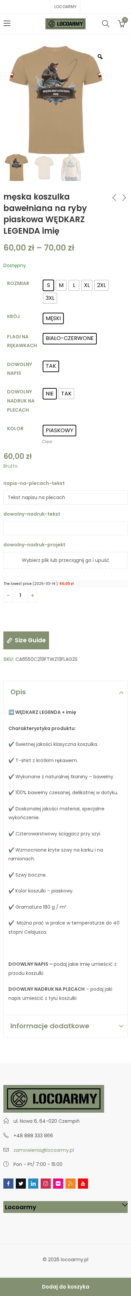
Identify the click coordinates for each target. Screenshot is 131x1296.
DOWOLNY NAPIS (19, 369)
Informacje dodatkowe (49, 1026)
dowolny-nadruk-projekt (34, 544)
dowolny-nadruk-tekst (32, 514)
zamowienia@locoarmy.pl (43, 1150)
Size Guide (30, 640)
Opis (18, 692)
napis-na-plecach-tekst (34, 483)
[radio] (48, 285)
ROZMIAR (18, 283)
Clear (47, 441)
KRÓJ (13, 316)
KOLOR (15, 428)
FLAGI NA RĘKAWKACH (22, 341)
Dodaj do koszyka (65, 1286)
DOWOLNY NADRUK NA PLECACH (21, 400)
